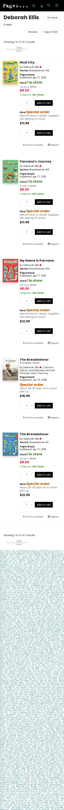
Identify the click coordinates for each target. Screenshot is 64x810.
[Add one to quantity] (31, 103)
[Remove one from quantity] (22, 103)
